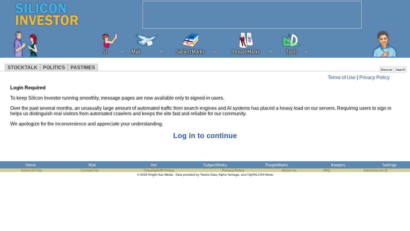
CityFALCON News (260, 174)
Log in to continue (205, 135)
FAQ (326, 170)
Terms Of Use (31, 170)
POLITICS (54, 67)
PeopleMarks (276, 165)
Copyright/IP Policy (159, 170)
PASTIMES (83, 67)
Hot (154, 165)
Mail (92, 165)
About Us (289, 170)
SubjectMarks (215, 165)
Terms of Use (342, 77)
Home (31, 165)
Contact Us (89, 170)
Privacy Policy (374, 77)
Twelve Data (208, 174)
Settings (389, 165)
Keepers (338, 165)
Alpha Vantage (229, 174)
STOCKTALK (23, 67)
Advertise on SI (375, 170)
